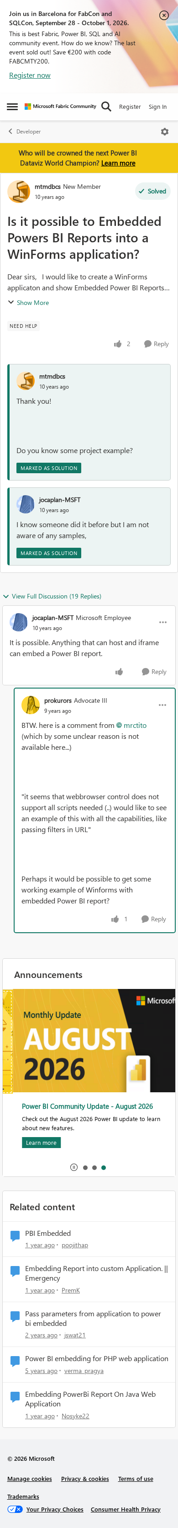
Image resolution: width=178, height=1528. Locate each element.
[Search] (106, 106)
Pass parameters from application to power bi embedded (93, 1318)
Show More (33, 302)
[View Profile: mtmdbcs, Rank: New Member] (18, 191)
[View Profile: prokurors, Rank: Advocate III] (30, 705)
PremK (71, 1290)
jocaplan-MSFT (59, 499)
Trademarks (23, 1496)
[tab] (84, 1167)
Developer (28, 131)
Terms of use (135, 1478)
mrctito (135, 725)
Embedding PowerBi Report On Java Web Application (90, 1398)
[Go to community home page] (60, 106)
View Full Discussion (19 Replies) (56, 596)
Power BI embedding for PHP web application (96, 1358)
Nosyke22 (75, 1415)
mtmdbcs (48, 186)
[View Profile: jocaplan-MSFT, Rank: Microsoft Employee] (19, 622)
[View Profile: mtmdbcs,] (25, 381)
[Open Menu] (164, 131)
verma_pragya (84, 1370)
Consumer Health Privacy (126, 1509)
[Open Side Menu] (12, 106)
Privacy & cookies (85, 1478)
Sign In (158, 106)
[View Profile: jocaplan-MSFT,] (25, 504)
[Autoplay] (74, 1167)
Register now (30, 75)
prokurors (58, 700)
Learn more (118, 162)
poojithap (75, 1244)
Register (130, 106)
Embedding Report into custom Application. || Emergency (96, 1273)
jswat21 (75, 1334)
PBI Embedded (48, 1233)
